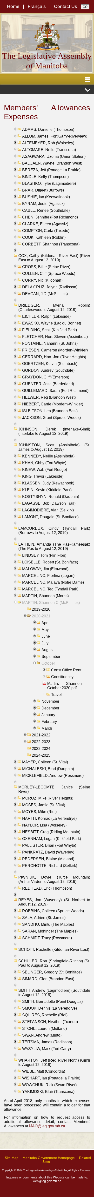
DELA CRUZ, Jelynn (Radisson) (49, 287)
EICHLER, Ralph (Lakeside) (46, 316)
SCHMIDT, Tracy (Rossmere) (47, 938)
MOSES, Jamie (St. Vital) (43, 805)
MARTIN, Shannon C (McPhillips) (51, 603)
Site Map (11, 1158)
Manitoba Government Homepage (49, 1158)
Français (37, 6)
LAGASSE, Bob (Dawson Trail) (48, 503)
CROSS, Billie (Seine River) (46, 267)
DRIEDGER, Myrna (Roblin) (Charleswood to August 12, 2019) (54, 307)
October (48, 663)
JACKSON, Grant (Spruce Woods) (51, 418)
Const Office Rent (66, 670)
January (48, 715)
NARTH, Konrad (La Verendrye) (49, 818)
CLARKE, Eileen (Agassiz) (45, 224)
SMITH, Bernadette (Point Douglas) (52, 1001)
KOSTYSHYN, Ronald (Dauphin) (50, 497)
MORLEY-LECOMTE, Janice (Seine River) (54, 789)
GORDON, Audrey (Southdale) (48, 370)
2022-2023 (41, 742)
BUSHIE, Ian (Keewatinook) (46, 197)
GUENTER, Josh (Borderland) (48, 384)
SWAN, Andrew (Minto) (41, 1035)
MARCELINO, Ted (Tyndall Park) (50, 589)
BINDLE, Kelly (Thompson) (45, 177)
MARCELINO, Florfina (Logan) (48, 576)
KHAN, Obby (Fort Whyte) (44, 463)
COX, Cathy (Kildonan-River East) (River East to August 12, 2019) (54, 258)
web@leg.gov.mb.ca (47, 1181)
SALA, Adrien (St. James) (44, 918)
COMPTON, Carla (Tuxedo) (45, 231)
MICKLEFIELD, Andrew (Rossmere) (53, 776)
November (50, 701)
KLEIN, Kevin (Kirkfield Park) (47, 490)
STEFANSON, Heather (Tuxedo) (50, 1022)
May (45, 630)
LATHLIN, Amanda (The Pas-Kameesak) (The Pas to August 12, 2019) (54, 546)
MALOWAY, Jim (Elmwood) (45, 569)
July (44, 643)
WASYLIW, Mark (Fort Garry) (46, 1049)
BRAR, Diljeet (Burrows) (43, 190)
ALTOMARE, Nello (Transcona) (49, 150)
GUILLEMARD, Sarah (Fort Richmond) (55, 391)
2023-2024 (41, 749)
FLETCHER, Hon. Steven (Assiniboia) (55, 337)
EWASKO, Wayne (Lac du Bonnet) (51, 323)
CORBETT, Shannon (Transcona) (51, 244)
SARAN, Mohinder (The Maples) (50, 931)
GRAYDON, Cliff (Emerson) (45, 377)
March (46, 728)
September (50, 657)
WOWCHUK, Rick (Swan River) (49, 1085)
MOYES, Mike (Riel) (39, 812)
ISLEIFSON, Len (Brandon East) (50, 411)
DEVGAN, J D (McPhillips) (45, 294)
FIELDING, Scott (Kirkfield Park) (49, 330)
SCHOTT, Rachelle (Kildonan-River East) (53, 949)
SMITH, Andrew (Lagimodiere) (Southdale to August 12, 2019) (54, 992)
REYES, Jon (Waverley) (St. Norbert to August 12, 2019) (54, 902)
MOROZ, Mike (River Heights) (47, 798)
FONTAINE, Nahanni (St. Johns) (50, 343)
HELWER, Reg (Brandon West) (49, 397)
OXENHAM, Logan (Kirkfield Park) (51, 839)
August (47, 650)
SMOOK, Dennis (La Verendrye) (49, 1008)
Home (13, 6)
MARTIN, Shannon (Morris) (45, 596)
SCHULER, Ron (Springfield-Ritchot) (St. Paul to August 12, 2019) (54, 963)
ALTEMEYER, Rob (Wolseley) (48, 143)
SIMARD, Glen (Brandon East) (48, 979)
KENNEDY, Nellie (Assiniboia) (48, 456)
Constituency (62, 677)
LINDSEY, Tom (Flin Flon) (44, 555)
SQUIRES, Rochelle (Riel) (44, 1015)
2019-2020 (41, 609)
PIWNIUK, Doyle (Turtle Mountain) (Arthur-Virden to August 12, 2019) (54, 879)
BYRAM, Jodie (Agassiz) (43, 204)
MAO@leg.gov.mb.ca (47, 1126)
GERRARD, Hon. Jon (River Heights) (54, 357)
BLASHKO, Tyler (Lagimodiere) (49, 183)
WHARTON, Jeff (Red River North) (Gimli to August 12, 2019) (54, 1062)
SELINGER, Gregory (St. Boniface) (52, 972)
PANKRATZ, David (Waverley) (48, 852)
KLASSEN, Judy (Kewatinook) (48, 483)
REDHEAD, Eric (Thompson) (47, 888)
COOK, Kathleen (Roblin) (44, 237)
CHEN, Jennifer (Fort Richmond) (50, 217)
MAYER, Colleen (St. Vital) (45, 762)
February (49, 722)
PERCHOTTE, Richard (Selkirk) (49, 866)
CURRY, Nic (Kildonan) (42, 280)
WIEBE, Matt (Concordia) (43, 1071)
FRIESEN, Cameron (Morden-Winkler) (55, 350)
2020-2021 (41, 616)
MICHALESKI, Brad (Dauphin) (48, 769)
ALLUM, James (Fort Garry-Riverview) (54, 136)
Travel (56, 695)
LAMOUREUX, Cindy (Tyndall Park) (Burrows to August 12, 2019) (54, 530)
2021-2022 (41, 735)
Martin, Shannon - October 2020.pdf (68, 685)
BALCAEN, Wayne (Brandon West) (52, 163)
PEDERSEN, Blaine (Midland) (48, 859)
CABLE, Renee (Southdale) (46, 210)
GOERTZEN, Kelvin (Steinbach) (49, 364)
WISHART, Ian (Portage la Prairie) (51, 1078)
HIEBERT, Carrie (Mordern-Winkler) (52, 404)
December (50, 708)
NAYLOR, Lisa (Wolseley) (44, 825)
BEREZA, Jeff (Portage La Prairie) (51, 170)
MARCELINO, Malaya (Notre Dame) (53, 582)
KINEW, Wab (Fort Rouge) (44, 470)
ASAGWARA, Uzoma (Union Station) (54, 156)
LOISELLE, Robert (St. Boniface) (50, 562)
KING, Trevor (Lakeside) (42, 476)
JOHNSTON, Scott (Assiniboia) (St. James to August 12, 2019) (54, 447)
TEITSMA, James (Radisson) (47, 1042)
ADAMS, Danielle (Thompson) (48, 129)
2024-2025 (41, 755)
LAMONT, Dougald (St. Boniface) (50, 517)
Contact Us (65, 6)
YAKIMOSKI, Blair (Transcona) (48, 1092)
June (45, 636)
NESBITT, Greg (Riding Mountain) (51, 832)
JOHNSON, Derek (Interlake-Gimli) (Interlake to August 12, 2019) (54, 431)
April (45, 623)
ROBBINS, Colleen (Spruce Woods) (53, 911)
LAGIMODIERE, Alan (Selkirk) (48, 510)
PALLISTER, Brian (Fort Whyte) (49, 845)
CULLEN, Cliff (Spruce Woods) (48, 273)
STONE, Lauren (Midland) (44, 1028)
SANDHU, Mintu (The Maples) (48, 924)
